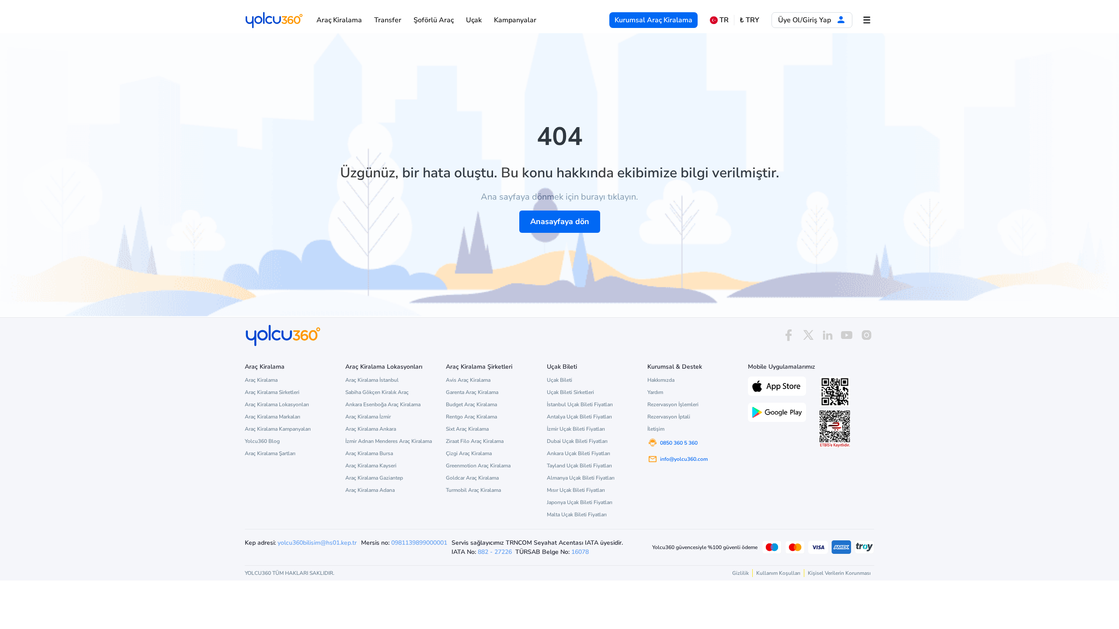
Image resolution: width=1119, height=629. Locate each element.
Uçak (474, 20)
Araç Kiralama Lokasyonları (277, 404)
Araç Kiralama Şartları (270, 453)
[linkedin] (827, 335)
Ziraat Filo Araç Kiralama (475, 441)
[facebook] (788, 335)
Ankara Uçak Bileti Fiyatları (578, 453)
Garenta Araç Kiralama (472, 392)
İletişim (655, 428)
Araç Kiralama (339, 20)
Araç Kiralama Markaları (272, 416)
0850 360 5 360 (679, 442)
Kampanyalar (515, 20)
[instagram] (866, 335)
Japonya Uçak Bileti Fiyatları (579, 502)
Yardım (655, 392)
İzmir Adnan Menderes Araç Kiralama (388, 441)
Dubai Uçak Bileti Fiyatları (577, 441)
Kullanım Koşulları (778, 573)
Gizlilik (740, 573)
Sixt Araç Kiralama (467, 428)
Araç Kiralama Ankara (370, 428)
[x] (808, 335)
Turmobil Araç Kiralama (473, 490)
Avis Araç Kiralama (468, 380)
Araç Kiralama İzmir (368, 416)
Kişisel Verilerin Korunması (839, 573)
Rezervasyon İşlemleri (673, 404)
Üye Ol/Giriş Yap (805, 20)
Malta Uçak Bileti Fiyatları (577, 514)
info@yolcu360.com (684, 459)
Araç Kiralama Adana (370, 490)
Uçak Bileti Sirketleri (570, 392)
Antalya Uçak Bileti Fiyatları (579, 416)
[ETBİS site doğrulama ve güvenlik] (835, 429)
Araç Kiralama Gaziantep (374, 477)
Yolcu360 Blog (262, 441)
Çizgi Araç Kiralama (469, 453)
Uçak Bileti (559, 380)
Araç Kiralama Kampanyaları (278, 428)
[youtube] (847, 335)
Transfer (387, 20)
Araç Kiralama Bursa (369, 453)
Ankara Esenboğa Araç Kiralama (382, 404)
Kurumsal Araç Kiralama (653, 20)
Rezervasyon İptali (668, 416)
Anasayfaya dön (559, 221)
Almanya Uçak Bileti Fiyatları (581, 477)
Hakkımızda (660, 380)
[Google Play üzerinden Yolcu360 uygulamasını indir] (777, 411)
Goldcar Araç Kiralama (472, 477)
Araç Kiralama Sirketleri (272, 392)
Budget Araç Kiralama (471, 404)
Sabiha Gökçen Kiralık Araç (377, 392)
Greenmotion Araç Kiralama (478, 465)
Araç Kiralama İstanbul (372, 380)
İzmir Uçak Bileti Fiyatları (576, 428)
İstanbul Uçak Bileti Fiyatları (580, 404)
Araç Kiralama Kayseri (370, 465)
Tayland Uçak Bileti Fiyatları (579, 465)
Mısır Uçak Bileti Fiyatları (576, 490)
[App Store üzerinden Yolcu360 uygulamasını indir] (777, 385)
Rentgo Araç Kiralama (471, 416)
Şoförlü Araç (434, 20)
